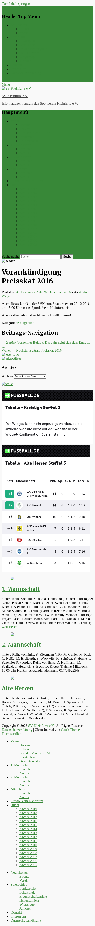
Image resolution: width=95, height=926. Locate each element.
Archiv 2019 (28, 189)
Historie (24, 125)
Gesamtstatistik (29, 141)
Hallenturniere (29, 53)
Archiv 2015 (28, 205)
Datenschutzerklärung (26, 73)
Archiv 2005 (28, 245)
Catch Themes (71, 730)
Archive (7, 376)
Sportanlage (27, 137)
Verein (23, 33)
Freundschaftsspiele (33, 49)
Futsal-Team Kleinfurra (27, 181)
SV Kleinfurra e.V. (15, 96)
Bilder (15, 185)
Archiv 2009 (28, 229)
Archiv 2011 (28, 221)
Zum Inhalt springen (16, 4)
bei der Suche (11, 252)
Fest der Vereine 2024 (34, 133)
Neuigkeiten (19, 25)
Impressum (18, 69)
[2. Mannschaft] (12, 635)
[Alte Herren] (12, 678)
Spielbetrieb (19, 37)
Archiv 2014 (28, 209)
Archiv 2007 (28, 237)
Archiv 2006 (28, 241)
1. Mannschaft (20, 145)
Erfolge (24, 129)
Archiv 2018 (28, 193)
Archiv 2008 (28, 233)
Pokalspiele (27, 45)
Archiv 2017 (28, 197)
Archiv (24, 153)
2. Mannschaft (20, 157)
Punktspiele (27, 41)
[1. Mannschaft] (12, 579)
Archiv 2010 (28, 225)
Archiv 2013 (28, 213)
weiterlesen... (11, 627)
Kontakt (16, 65)
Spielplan (25, 149)
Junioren (25, 61)
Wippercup (27, 57)
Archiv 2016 (28, 201)
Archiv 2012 (28, 217)
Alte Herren (19, 169)
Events (24, 29)
